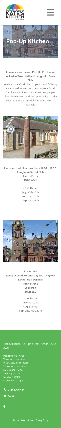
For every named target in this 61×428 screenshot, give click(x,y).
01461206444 (16, 389)
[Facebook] (5, 406)
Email (11, 396)
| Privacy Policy (41, 420)
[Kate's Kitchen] (14, 21)
